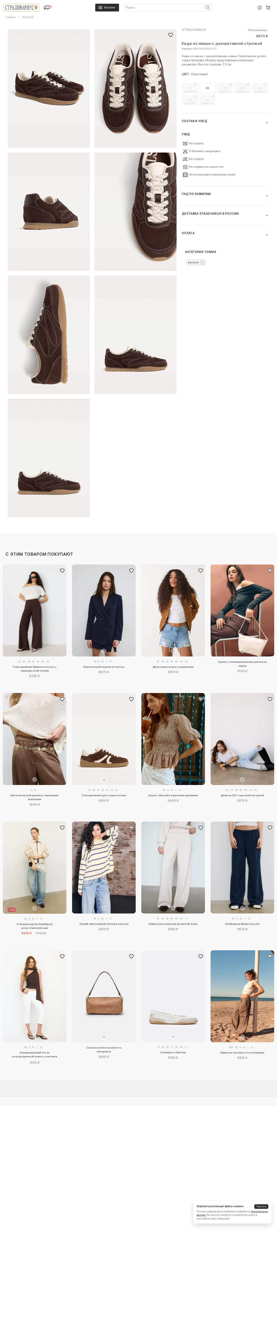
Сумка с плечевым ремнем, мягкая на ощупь (242, 663)
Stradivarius (194, 30)
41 (208, 101)
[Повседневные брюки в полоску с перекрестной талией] (34, 610)
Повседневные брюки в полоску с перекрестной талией (34, 668)
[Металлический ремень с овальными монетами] (34, 739)
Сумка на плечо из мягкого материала (103, 1049)
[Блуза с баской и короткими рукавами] (173, 739)
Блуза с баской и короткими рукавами (173, 795)
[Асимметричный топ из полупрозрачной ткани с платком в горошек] (34, 996)
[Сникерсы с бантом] (173, 996)
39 (260, 90)
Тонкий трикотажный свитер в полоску (104, 923)
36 (207, 88)
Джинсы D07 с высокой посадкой (242, 795)
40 (190, 101)
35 (190, 90)
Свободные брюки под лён (242, 923)
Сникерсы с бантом (173, 1052)
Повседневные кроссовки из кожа (104, 795)
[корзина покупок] (267, 7)
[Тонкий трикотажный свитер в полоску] (104, 867)
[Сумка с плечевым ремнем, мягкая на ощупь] (242, 610)
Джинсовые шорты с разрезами (173, 666)
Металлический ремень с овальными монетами (35, 797)
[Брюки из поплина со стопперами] (242, 996)
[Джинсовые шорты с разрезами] (173, 610)
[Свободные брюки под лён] (242, 867)
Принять (261, 1206)
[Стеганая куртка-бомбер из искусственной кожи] (34, 867)
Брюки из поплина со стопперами (242, 1052)
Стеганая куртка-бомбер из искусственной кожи (35, 926)
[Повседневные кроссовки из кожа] (104, 739)
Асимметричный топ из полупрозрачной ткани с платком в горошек (34, 1055)
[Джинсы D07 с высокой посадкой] (242, 739)
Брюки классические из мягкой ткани (173, 923)
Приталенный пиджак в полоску (104, 666)
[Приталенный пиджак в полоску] (104, 610)
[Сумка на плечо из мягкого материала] (104, 996)
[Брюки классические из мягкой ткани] (173, 867)
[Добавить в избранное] (62, 570)
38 (243, 90)
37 (225, 90)
